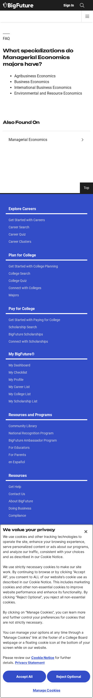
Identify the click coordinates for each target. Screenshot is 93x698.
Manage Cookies (46, 690)
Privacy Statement (30, 663)
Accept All (24, 676)
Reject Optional (68, 676)
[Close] (86, 531)
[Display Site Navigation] (87, 16)
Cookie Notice (42, 658)
